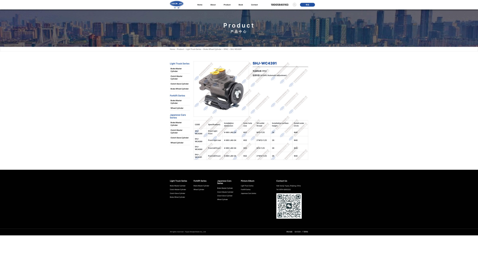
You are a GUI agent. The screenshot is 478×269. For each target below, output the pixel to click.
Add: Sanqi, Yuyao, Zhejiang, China (288, 186)
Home (199, 5)
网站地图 (289, 232)
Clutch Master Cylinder (176, 77)
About (213, 5)
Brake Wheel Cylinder (212, 49)
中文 (307, 5)
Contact (254, 5)
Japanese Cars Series (248, 193)
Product (227, 5)
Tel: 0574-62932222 (283, 189)
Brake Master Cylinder (176, 69)
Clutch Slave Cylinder (180, 84)
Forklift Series (245, 189)
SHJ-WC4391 (236, 49)
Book (241, 5)
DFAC (226, 49)
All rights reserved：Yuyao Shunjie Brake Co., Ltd (188, 232)
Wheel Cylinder (177, 108)
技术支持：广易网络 (301, 232)
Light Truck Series (193, 49)
